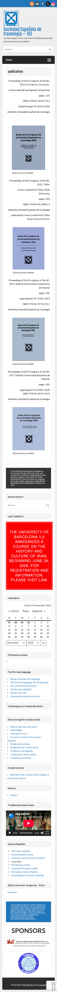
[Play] (9, 832)
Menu (9, 59)
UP (53, 984)
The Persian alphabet (20, 689)
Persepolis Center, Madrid (24, 871)
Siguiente (37, 611)
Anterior (14, 611)
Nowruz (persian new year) (23, 726)
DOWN (53, 988)
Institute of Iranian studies (24, 868)
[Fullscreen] (47, 832)
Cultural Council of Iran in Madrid (28, 858)
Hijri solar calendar (20, 851)
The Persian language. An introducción (29, 682)
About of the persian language (25, 679)
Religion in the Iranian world (24, 747)
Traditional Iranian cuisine (23, 754)
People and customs (20, 744)
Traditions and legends (21, 751)
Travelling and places (20, 758)
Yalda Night (16, 730)
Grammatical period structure (25, 696)
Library (14, 795)
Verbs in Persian (18, 692)
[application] (28, 823)
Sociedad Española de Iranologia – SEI (22, 31)
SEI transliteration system (23, 685)
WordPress (28, 984)
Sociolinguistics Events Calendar (27, 875)
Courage (42, 984)
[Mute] (42, 832)
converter (12, 892)
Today (25, 611)
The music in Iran (18, 733)
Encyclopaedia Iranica (22, 854)
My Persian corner (20, 864)
